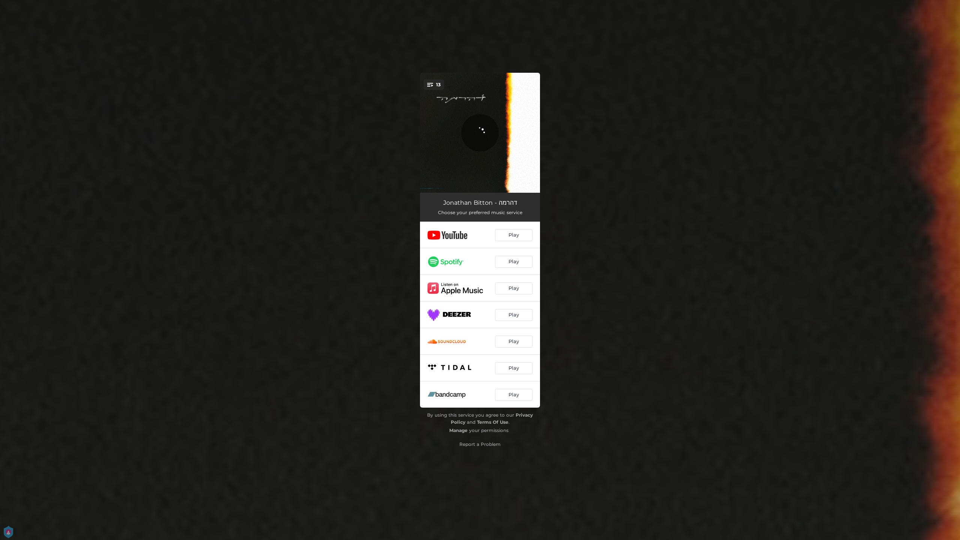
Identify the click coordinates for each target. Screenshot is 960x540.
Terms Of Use (492, 422)
